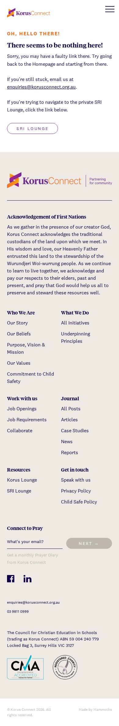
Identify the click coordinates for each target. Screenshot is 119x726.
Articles (69, 419)
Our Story (17, 323)
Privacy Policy (76, 491)
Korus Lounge (22, 480)
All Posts (71, 408)
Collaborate (19, 430)
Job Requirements (27, 419)
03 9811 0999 (18, 611)
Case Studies (75, 430)
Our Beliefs (19, 334)
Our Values (19, 363)
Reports (69, 452)
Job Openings (22, 408)
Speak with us (76, 480)
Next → (89, 543)
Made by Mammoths (95, 709)
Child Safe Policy (79, 502)
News (67, 441)
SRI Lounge (32, 128)
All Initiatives (75, 323)
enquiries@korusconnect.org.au (41, 87)
